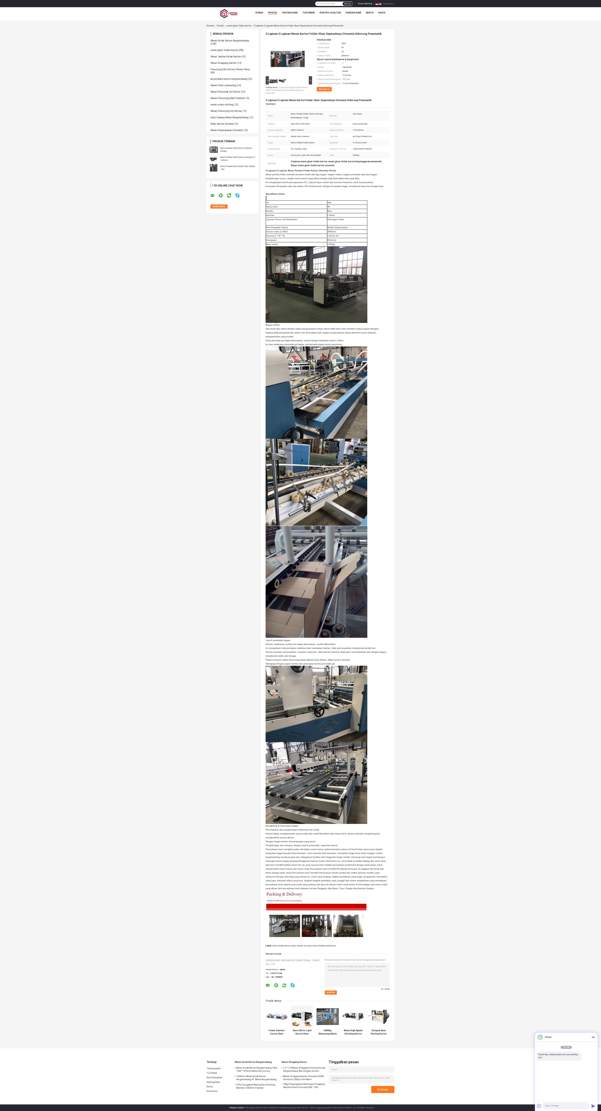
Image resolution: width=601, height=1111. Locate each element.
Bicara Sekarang (365, 4)
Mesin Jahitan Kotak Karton (226, 56)
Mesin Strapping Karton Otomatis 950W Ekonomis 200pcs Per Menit (303, 1078)
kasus (381, 12)
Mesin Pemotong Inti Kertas (226, 111)
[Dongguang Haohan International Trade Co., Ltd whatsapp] (223, 196)
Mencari (347, 4)
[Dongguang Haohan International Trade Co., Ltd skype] (239, 195)
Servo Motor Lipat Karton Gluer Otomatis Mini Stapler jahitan (302, 1032)
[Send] (593, 1106)
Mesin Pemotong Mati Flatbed (227, 98)
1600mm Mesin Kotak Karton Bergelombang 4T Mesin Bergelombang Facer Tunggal (256, 1078)
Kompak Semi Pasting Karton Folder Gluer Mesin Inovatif (379, 1032)
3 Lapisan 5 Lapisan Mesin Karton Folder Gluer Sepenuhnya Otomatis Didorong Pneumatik (287, 90)
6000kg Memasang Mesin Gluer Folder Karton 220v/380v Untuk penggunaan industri (328, 1032)
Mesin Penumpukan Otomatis (227, 130)
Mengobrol (324, 89)
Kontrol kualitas (330, 12)
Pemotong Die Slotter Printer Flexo (230, 69)
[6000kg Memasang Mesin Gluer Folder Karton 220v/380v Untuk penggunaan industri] (328, 1017)
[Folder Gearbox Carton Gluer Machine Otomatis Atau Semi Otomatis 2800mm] (277, 1017)
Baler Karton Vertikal (222, 123)
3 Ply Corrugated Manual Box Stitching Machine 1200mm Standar (255, 1086)
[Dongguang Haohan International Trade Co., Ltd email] (214, 196)
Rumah (259, 12)
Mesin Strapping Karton (223, 62)
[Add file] (539, 1106)
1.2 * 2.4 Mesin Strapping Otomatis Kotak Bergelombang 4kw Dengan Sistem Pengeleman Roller (304, 1070)
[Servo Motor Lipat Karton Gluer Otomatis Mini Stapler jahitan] (302, 1017)
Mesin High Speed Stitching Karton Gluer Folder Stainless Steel (353, 1032)
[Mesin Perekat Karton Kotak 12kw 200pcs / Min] (213, 167)
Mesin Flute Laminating (223, 85)
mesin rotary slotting (222, 104)
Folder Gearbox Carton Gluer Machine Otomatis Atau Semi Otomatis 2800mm (277, 1032)
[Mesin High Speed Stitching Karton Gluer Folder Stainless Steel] (353, 1017)
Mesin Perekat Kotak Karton (324, 946)
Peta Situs (212, 1091)
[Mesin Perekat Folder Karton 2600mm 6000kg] (213, 149)
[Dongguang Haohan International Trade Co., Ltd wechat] (231, 196)
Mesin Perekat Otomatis (301, 946)
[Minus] (593, 1037)
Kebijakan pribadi (236, 1108)
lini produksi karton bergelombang (229, 78)
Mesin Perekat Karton (281, 946)
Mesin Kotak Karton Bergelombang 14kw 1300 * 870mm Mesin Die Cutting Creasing (256, 1070)
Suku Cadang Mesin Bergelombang (229, 117)
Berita (369, 12)
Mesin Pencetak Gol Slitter (225, 91)
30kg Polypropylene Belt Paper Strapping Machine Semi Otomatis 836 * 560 (304, 1085)
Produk (272, 12)
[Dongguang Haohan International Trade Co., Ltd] (228, 13)
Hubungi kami (353, 12)
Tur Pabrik (308, 12)
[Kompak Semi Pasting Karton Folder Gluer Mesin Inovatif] (379, 1017)
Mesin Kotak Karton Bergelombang (230, 40)
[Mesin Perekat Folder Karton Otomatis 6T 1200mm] (213, 158)
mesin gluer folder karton (239, 25)
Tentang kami (290, 12)
